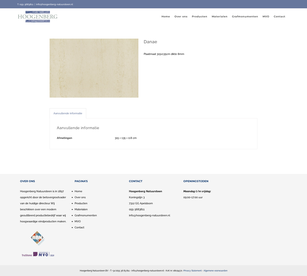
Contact (79, 227)
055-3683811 (26, 4)
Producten (81, 203)
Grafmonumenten (86, 215)
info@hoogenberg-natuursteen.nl (54, 4)
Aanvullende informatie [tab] (67, 113)
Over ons (80, 197)
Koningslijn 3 (137, 197)
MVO (78, 221)
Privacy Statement (193, 270)
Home (78, 191)
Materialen (81, 209)
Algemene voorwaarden (215, 270)
